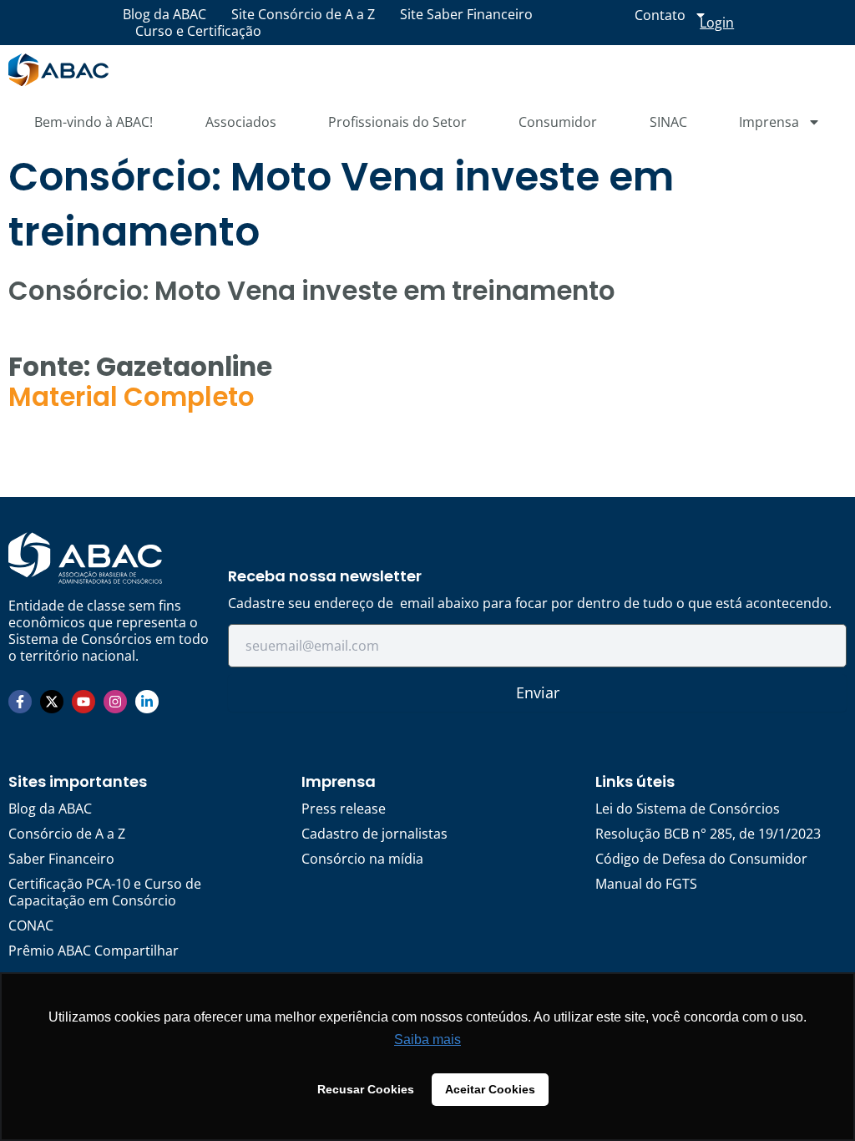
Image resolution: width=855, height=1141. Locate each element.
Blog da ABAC (164, 14)
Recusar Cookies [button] (365, 1089)
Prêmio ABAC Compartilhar (93, 950)
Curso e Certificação (198, 31)
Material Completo (131, 396)
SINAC (668, 122)
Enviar (537, 692)
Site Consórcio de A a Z (303, 14)
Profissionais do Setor (397, 122)
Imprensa (769, 122)
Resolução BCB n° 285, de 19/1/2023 (708, 833)
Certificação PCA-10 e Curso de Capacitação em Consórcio (104, 892)
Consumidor (558, 122)
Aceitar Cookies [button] (490, 1089)
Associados (240, 122)
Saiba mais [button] (427, 1039)
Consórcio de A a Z (66, 833)
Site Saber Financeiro (466, 14)
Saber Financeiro (61, 858)
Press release (343, 808)
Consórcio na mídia (362, 858)
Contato (660, 15)
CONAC (30, 925)
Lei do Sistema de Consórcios (687, 808)
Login (717, 22)
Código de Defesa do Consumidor (701, 858)
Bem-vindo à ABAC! (93, 122)
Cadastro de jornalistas (374, 833)
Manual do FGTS (646, 884)
